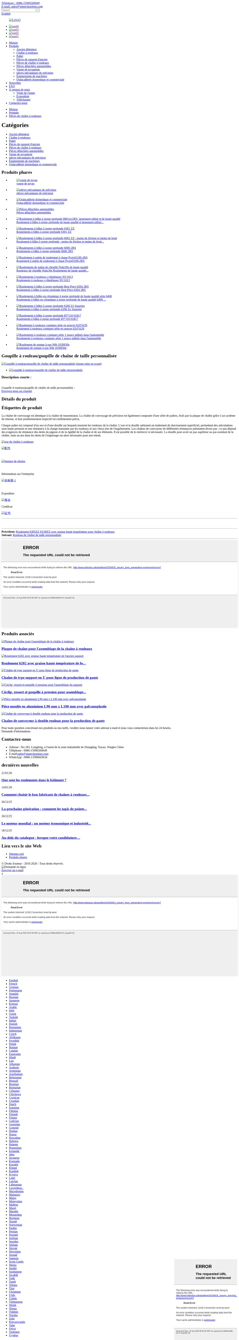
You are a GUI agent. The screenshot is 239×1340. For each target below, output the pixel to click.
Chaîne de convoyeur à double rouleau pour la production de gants (53, 721)
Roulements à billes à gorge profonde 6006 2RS (44, 251)
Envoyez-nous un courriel (16, 391)
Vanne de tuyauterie (28, 69)
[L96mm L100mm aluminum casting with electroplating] (43, 699)
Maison (13, 42)
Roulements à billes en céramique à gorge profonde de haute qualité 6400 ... (61, 299)
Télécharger (23, 99)
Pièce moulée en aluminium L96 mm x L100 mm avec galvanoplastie (53, 706)
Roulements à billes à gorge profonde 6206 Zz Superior (49, 309)
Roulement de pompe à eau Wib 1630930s (41, 348)
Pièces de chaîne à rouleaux (32, 62)
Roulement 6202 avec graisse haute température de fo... (43, 663)
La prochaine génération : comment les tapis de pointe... (44, 809)
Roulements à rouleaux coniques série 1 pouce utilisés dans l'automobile (58, 338)
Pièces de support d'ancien (31, 59)
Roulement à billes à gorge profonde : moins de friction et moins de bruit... (60, 241)
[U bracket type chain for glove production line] (39, 670)
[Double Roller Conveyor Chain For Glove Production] (42, 713)
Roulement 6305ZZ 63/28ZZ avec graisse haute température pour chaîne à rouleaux (65, 531)
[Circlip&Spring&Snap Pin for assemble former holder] (41, 684)
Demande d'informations (15, 731)
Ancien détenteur (26, 49)
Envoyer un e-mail (12, 870)
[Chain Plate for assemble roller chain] (37, 641)
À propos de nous (19, 89)
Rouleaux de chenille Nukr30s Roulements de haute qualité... (52, 270)
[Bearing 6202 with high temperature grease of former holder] (42, 656)
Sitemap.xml (16, 853)
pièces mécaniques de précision (34, 72)
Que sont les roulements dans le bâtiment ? (33, 780)
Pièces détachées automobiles (33, 66)
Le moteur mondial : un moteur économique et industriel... (46, 823)
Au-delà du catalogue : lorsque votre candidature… (40, 838)
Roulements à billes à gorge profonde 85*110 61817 (47, 318)
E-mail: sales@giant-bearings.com (22, 6)
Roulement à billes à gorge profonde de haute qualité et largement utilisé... (59, 222)
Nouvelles (15, 82)
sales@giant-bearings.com (33, 753)
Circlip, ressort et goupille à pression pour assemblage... (43, 692)
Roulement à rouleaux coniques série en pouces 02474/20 (50, 328)
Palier (19, 56)
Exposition (22, 96)
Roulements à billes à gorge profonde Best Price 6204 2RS (51, 289)
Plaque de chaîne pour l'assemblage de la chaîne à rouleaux (46, 649)
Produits (14, 46)
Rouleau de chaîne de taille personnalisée (37, 535)
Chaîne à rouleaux (27, 52)
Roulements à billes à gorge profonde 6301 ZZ (44, 231)
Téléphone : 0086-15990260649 (20, 3)
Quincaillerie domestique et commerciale (40, 79)
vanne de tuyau (25, 183)
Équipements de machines (31, 76)
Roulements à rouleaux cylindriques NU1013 (43, 280)
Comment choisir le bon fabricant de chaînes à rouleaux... (45, 794)
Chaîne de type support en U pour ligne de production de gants (49, 677)
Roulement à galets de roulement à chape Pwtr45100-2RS (50, 260)
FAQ (12, 86)
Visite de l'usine (25, 92)
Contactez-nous (18, 103)
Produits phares (18, 857)
